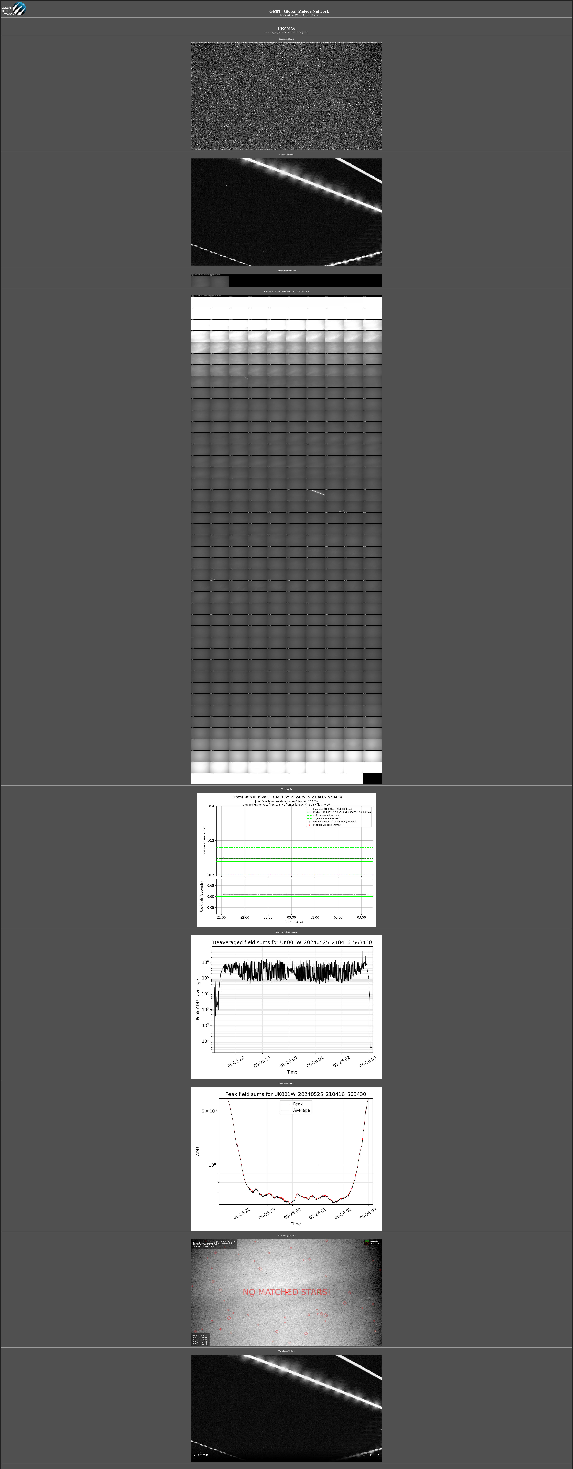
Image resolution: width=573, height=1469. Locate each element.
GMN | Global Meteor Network (299, 11)
